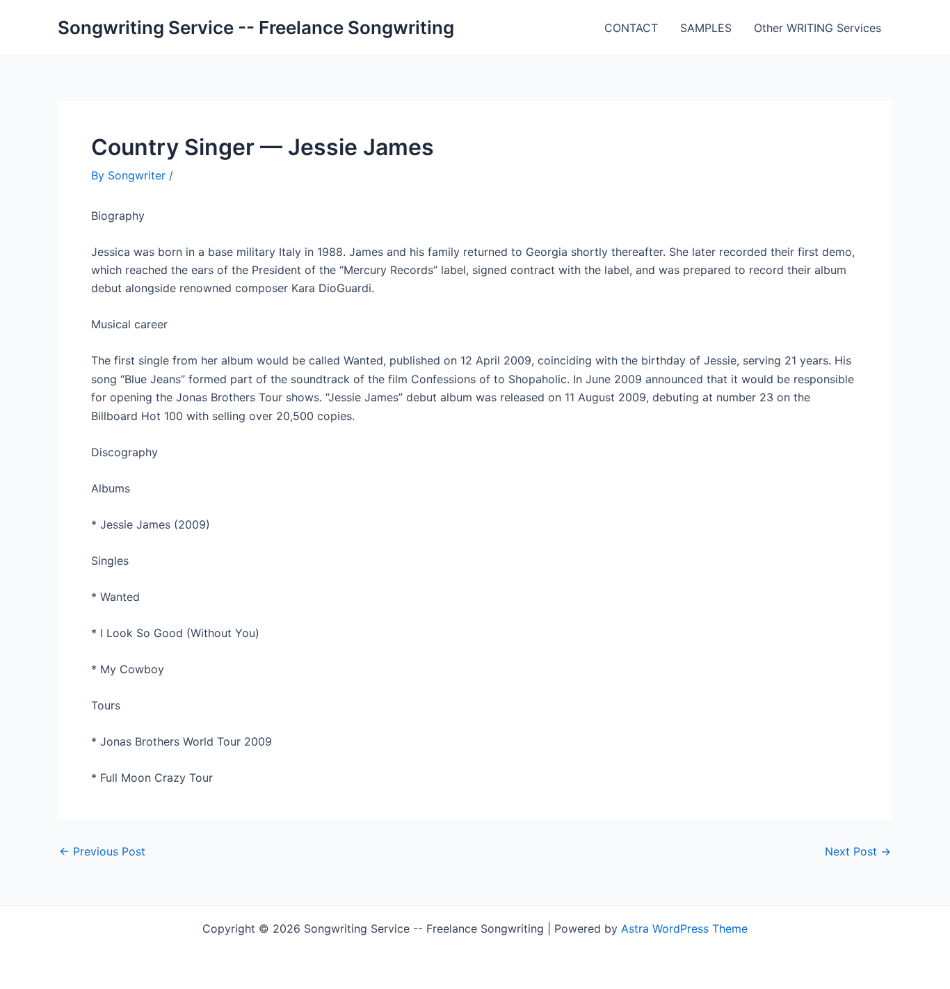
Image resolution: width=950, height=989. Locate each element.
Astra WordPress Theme (684, 928)
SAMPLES (706, 28)
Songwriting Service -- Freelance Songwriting (256, 27)
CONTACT (631, 28)
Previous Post (102, 851)
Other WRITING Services (817, 28)
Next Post (858, 851)
